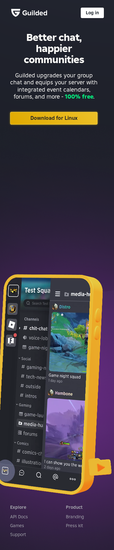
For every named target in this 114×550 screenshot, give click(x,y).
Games (17, 525)
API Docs (19, 516)
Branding (75, 516)
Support (18, 534)
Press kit (74, 525)
